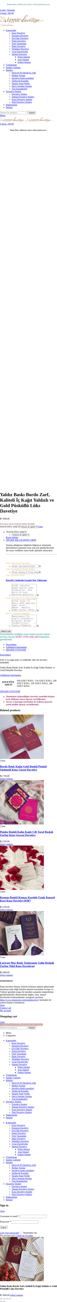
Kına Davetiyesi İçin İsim (17, 563)
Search (32, 113)
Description (11, 644)
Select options (16, 1295)
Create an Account (24, 1235)
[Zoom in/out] (10, 1298)
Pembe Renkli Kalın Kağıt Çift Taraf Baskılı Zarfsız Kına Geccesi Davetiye (26, 833)
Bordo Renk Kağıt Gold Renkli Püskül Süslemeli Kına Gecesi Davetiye (23, 768)
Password (5, 1221)
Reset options (12, 537)
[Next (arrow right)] (4, 1301)
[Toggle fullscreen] (7, 1298)
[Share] (4, 1298)
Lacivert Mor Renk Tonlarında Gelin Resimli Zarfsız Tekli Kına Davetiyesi (27, 964)
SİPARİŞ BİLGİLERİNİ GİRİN (21, 540)
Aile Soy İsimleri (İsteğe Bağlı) (20, 569)
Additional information (16, 647)
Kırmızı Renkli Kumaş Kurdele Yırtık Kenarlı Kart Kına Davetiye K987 (27, 899)
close (2, 1022)
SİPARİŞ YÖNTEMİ (16, 650)
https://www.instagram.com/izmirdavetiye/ (19, 1000)
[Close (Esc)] (1, 1298)
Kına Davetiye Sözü (15, 575)
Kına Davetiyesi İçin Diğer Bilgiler (22, 598)
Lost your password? (9, 1233)
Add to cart (6, 631)
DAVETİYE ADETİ (10, 526)
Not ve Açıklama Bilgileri (18, 613)
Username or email (9, 1216)
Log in (3, 1227)
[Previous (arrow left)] (1, 1301)
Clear (40, 526)
